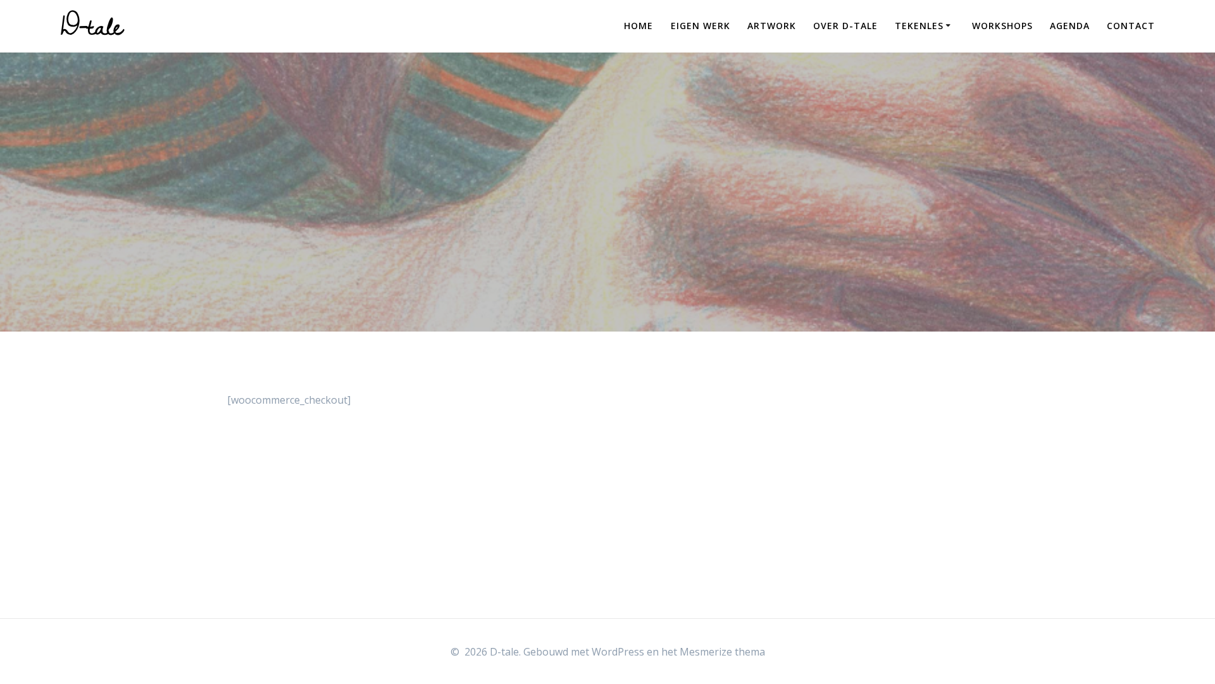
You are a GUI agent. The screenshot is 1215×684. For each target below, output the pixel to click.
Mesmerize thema (722, 652)
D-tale (92, 25)
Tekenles (919, 26)
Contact (1131, 26)
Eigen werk (700, 26)
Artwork (771, 26)
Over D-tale (845, 26)
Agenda (1070, 26)
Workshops (1002, 26)
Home (638, 26)
